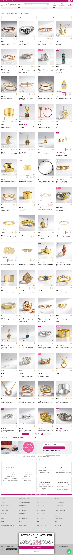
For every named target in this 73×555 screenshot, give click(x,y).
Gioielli (4, 8)
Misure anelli (27, 481)
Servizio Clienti (10, 468)
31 (38, 433)
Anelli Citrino (40, 519)
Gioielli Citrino (23, 519)
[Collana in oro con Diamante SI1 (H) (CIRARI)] (64, 361)
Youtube (60, 530)
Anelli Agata (40, 505)
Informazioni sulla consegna (10, 478)
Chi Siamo (27, 468)
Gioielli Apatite (23, 516)
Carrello (70, 5)
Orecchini (3, 519)
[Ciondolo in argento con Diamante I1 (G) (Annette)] (64, 112)
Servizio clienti (45, 482)
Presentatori (27, 470)
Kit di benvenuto (10, 472)
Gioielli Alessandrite (24, 508)
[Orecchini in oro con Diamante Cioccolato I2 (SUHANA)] (27, 416)
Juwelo (17, 8)
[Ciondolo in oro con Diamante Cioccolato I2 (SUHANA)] (46, 140)
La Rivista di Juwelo (27, 474)
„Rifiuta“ (37, 542)
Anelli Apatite (40, 513)
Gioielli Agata (22, 505)
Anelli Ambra (40, 508)
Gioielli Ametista (23, 511)
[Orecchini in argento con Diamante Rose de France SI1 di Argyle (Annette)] (46, 112)
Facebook (56, 530)
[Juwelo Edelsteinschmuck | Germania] (59, 548)
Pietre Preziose (26, 8)
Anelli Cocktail (59, 505)
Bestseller (45, 8)
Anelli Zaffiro (4, 513)
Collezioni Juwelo (36, 8)
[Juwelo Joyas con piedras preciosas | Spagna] (67, 548)
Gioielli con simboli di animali (63, 516)
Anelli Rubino (4, 511)
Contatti (3, 549)
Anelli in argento (59, 508)
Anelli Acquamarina (42, 502)
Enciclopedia (67, 8)
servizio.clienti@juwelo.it (31, 0)
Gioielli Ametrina (23, 513)
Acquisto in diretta (10, 474)
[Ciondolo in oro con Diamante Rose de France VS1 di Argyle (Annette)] (27, 306)
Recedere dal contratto (12, 549)
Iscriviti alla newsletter (54, 448)
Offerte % (10, 8)
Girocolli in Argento (60, 511)
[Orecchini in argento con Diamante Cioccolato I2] (64, 306)
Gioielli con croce (59, 502)
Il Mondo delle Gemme (27, 478)
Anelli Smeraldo (5, 508)
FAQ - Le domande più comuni (10, 481)
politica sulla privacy (37, 544)
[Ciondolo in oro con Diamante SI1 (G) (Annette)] (64, 84)
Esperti (27, 472)
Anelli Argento (41, 516)
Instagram (63, 530)
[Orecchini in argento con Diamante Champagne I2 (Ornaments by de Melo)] (64, 29)
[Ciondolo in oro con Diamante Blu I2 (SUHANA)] (27, 333)
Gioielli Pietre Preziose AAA (8, 516)
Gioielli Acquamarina (24, 502)
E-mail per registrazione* (50, 444)
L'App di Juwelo (10, 476)
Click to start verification (52, 450)
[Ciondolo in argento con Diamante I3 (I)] (9, 361)
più (3, 521)
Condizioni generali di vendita (8, 546)
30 (35, 433)
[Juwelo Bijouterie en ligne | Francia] (62, 548)
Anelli (2, 502)
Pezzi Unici (59, 8)
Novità (52, 8)
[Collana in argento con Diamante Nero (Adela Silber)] (46, 167)
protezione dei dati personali (53, 455)
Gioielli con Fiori (59, 519)
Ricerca (48, 5)
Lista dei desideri (62, 5)
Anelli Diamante (5, 505)
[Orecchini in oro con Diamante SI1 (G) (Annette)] (9, 278)
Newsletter (27, 476)
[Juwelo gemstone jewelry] (70, 548)
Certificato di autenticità (10, 470)
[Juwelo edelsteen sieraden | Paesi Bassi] (65, 548)
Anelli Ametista (41, 511)
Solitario (57, 513)
